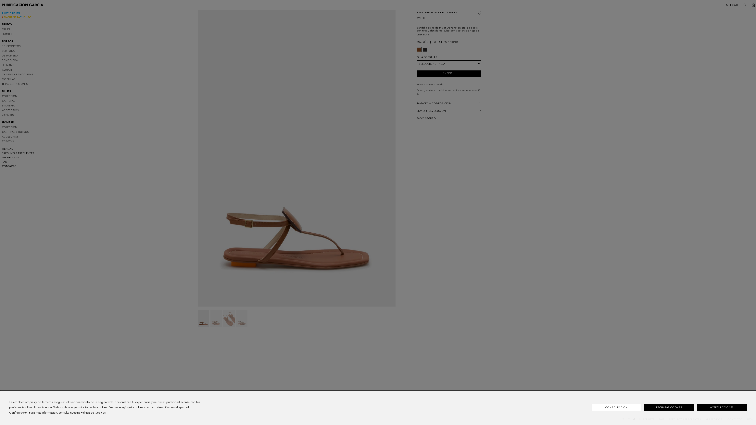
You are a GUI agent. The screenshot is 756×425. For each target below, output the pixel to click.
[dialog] (378, 407)
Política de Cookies (93, 412)
